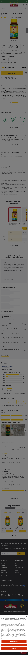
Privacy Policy (4, 631)
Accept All (14, 648)
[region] (14, 633)
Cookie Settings (14, 641)
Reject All (14, 644)
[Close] (26, 616)
